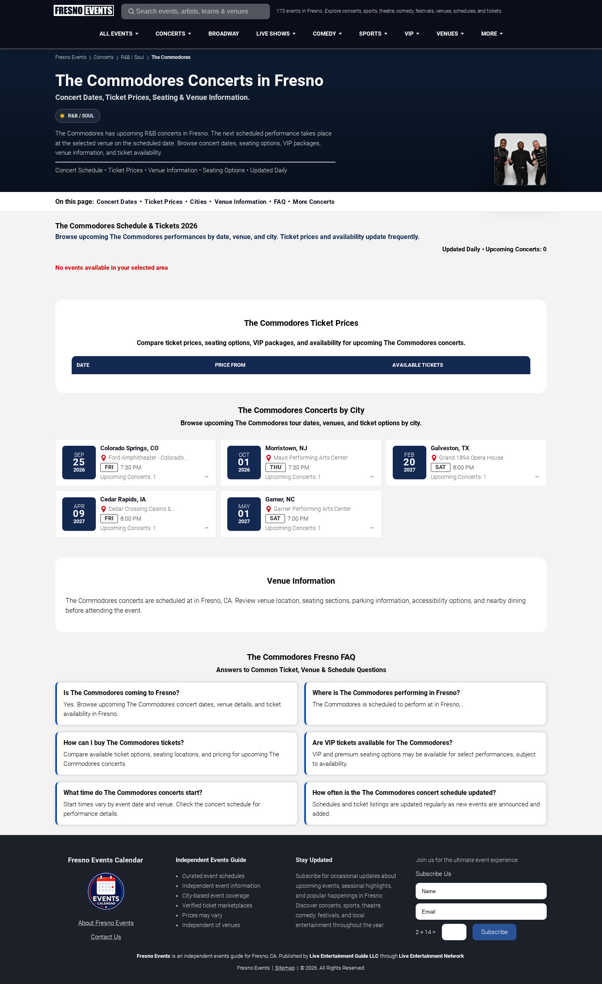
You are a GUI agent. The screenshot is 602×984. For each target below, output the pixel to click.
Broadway (223, 33)
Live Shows (273, 33)
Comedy (324, 33)
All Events (116, 33)
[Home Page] (83, 11)
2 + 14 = (426, 932)
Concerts (171, 33)
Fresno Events (70, 57)
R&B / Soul (132, 57)
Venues (447, 33)
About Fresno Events (106, 923)
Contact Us (106, 937)
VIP (409, 33)
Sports (370, 33)
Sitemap (285, 968)
